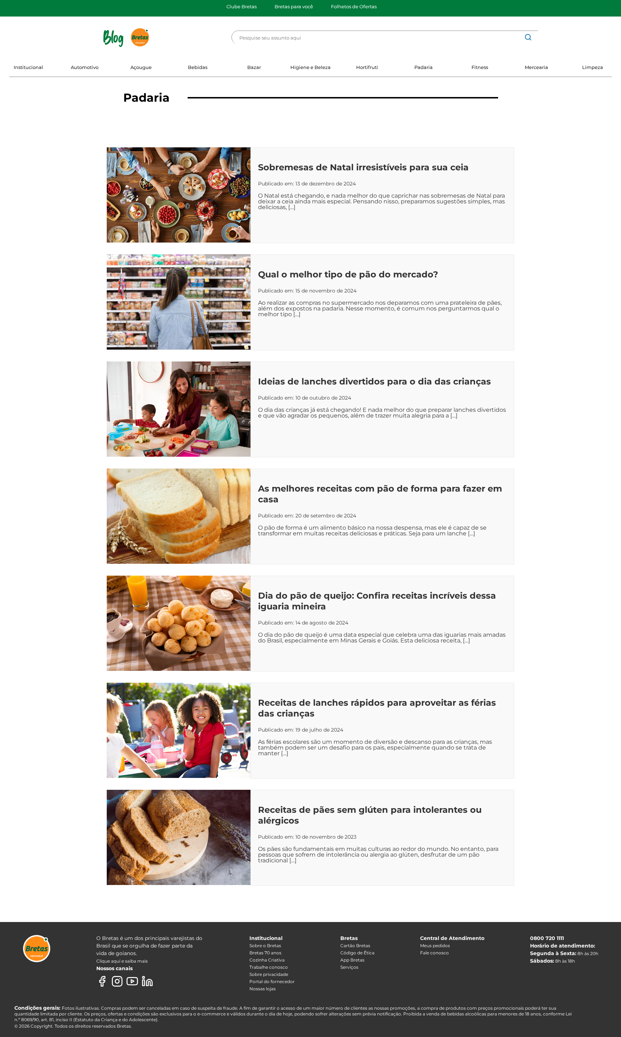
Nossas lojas (262, 988)
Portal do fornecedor (272, 981)
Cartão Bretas (355, 945)
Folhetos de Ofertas (354, 6)
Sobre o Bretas (265, 945)
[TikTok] (162, 981)
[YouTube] (132, 981)
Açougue (141, 67)
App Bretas (352, 960)
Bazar (254, 67)
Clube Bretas (241, 6)
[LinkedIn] (147, 981)
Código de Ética (357, 952)
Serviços (349, 967)
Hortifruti (367, 67)
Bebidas (197, 67)
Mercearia (536, 67)
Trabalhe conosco (268, 967)
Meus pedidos (435, 945)
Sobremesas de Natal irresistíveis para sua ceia (363, 167)
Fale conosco (434, 952)
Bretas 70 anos (265, 952)
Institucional (28, 67)
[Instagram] (117, 981)
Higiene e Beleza (310, 67)
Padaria (423, 67)
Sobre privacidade (268, 974)
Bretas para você (294, 6)
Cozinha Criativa (267, 960)
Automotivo (84, 67)
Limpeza (592, 67)
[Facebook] (102, 981)
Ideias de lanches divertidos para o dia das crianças (374, 381)
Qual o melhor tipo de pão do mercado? (348, 274)
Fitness (480, 67)
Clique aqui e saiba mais (122, 961)
